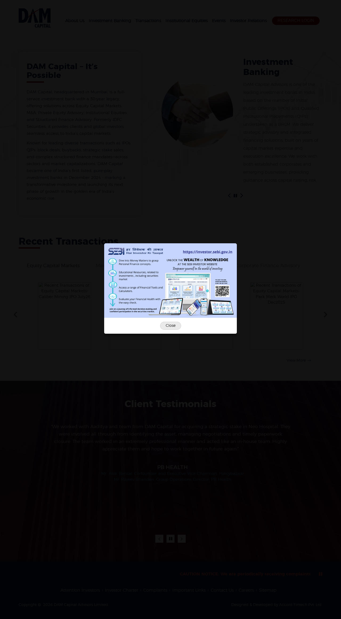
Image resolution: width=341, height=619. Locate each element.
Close (171, 326)
